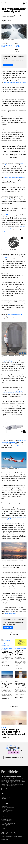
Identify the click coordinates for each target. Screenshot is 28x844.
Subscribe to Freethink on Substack (14, 757)
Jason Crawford (5, 665)
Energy (3, 821)
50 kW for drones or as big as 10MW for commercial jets (13, 228)
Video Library (4, 811)
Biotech (3, 828)
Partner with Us (5, 797)
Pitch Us (3, 800)
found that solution (7, 200)
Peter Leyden (18, 668)
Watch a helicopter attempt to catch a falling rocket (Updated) (13, 731)
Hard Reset (4, 806)
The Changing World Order (8, 823)
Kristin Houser (5, 698)
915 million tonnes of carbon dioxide (15, 82)
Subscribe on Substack (9, 789)
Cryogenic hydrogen (7, 361)
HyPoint (8, 215)
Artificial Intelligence (6, 819)
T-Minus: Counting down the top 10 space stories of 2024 (20, 684)
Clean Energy (18, 46)
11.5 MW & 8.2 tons (7, 258)
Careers (3, 798)
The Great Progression (20, 648)
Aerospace (17, 45)
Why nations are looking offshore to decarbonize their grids (6, 684)
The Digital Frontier (6, 820)
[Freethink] (25, 3)
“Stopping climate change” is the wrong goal (7, 653)
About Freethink (5, 796)
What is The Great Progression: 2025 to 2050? (19, 652)
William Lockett (7, 20)
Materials (3, 827)
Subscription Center (13, 763)
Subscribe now (8, 65)
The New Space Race (6, 825)
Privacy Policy (4, 839)
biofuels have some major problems (14, 177)
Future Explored (5, 809)
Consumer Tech (5, 824)
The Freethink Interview (7, 807)
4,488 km (17, 446)
